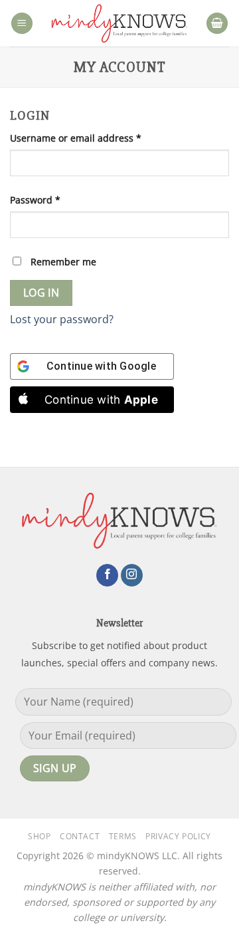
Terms (123, 836)
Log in (41, 292)
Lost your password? (62, 319)
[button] (22, 24)
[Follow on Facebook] (107, 575)
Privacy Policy (178, 836)
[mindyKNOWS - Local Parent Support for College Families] (119, 24)
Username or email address (96, 137)
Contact (80, 836)
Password (55, 199)
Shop (39, 836)
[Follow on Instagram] (132, 575)
